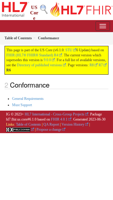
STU (68, 50)
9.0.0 (47, 60)
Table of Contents (28, 124)
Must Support (22, 105)
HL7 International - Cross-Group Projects (54, 114)
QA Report (51, 124)
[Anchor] (52, 84)
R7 (101, 65)
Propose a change (48, 129)
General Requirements (28, 99)
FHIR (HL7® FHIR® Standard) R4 (32, 55)
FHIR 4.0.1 (59, 119)
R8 (91, 65)
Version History (72, 124)
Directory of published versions (39, 65)
